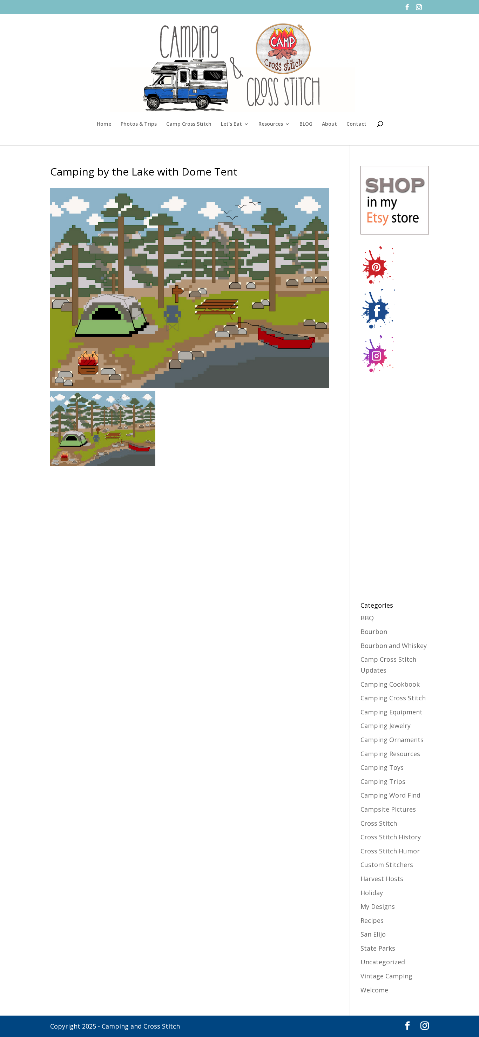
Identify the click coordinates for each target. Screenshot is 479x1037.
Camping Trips (382, 781)
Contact (356, 124)
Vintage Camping (386, 976)
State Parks (377, 948)
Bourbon (373, 631)
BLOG (305, 124)
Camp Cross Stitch (188, 124)
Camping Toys (382, 767)
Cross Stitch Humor (390, 851)
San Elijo (373, 934)
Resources (270, 124)
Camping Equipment (391, 712)
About (329, 124)
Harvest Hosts (381, 878)
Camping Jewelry (385, 725)
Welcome (374, 990)
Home (104, 124)
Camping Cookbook (390, 684)
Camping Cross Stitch (393, 698)
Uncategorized (382, 962)
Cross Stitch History (390, 837)
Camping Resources (390, 753)
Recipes (372, 920)
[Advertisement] (388, 483)
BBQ (367, 618)
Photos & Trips (139, 124)
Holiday (371, 893)
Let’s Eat (231, 124)
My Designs (377, 906)
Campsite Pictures (388, 809)
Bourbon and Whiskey (393, 645)
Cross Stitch (378, 823)
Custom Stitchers (386, 864)
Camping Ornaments (392, 739)
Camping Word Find (390, 795)
